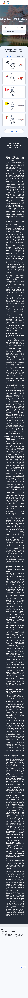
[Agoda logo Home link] (5, 2)
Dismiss (23, 967)
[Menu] (24, 2)
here (24, 936)
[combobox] (16, 31)
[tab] (8, 56)
